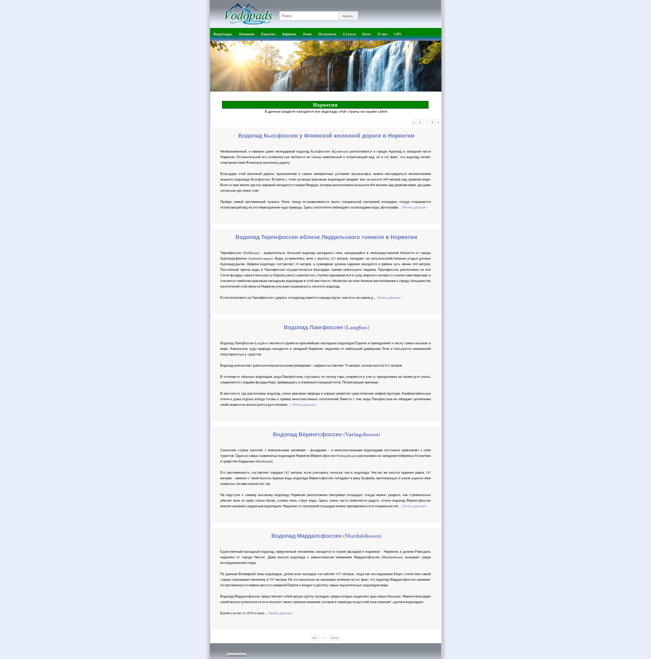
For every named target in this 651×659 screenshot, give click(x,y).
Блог (366, 34)
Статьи (349, 34)
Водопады (222, 34)
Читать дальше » (415, 207)
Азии (307, 34)
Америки (247, 34)
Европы (268, 34)
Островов (327, 34)
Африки (289, 34)
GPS (397, 34)
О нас (383, 34)
